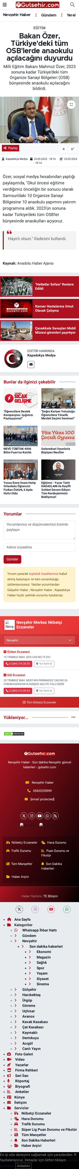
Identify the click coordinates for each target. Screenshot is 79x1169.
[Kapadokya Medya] (14, 358)
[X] (23, 815)
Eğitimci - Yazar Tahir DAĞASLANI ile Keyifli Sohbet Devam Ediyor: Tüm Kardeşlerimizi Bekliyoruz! (56, 490)
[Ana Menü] (5, 5)
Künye (19, 1097)
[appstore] (28, 826)
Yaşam (42, 973)
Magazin (43, 957)
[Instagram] (31, 815)
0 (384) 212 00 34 (19, 690)
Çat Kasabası (32, 1027)
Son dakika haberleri (46, 946)
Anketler (21, 1092)
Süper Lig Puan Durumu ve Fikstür (49, 1129)
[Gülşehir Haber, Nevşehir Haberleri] (38, 4)
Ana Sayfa (22, 919)
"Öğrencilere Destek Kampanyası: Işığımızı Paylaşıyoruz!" (18, 415)
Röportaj (21, 1081)
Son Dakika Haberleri (51, 866)
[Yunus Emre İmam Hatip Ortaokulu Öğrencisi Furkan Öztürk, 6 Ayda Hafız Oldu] (21, 469)
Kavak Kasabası (34, 1022)
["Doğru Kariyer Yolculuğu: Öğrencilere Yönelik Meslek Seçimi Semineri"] (58, 398)
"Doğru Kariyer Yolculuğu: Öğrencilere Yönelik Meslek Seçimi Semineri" (58, 415)
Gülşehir (28, 989)
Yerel (70, 15)
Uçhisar (28, 1011)
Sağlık (41, 962)
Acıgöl (27, 1043)
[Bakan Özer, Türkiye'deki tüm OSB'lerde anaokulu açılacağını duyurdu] (39, 120)
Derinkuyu (30, 1038)
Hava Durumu (56, 842)
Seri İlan (21, 1076)
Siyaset (42, 979)
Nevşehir (29, 941)
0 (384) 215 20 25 (19, 663)
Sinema (42, 984)
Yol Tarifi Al (45, 663)
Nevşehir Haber (17, 15)
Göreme (28, 1005)
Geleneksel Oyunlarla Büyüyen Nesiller (55, 450)
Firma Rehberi (26, 1070)
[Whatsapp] (47, 815)
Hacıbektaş (31, 995)
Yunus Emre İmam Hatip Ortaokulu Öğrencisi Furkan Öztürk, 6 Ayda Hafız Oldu (20, 488)
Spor (40, 968)
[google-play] (49, 826)
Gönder (12, 559)
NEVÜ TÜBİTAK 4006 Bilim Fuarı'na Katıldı (17, 450)
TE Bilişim (50, 896)
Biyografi (22, 1086)
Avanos (28, 1016)
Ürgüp (26, 1000)
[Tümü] (73, 717)
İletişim (20, 1102)
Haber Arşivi (20, 877)
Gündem (48, 15)
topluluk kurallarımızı (44, 574)
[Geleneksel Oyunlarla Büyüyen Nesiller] (58, 436)
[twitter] (19, 909)
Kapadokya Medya (17, 158)
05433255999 (42, 791)
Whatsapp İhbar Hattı (39, 930)
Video (19, 1059)
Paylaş (12, 148)
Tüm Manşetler (21, 864)
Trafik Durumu (21, 851)
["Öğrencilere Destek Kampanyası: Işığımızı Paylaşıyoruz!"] (21, 398)
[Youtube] (39, 815)
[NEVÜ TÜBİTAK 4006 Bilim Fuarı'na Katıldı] (21, 436)
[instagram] (35, 909)
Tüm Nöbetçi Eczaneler (41, 702)
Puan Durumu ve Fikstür (55, 853)
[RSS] (55, 815)
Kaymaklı (29, 1032)
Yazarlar (21, 1065)
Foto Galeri (23, 1054)
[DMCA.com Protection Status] (14, 733)
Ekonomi (43, 952)
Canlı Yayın (31, 1049)
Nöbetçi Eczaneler (24, 842)
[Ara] (72, 5)
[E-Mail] (30, 364)
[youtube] (51, 909)
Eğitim (39, 28)
